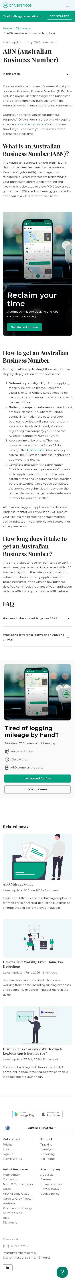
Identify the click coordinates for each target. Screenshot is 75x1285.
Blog (6, 1217)
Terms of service (51, 1184)
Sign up (8, 1154)
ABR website (35, 450)
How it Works (12, 1158)
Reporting (47, 1154)
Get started (60, 16)
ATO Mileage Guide (18, 884)
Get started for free (24, 327)
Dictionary (23, 28)
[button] (37, 74)
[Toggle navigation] (67, 5)
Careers (46, 1179)
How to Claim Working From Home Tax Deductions (33, 964)
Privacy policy (49, 1189)
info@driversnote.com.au (20, 1253)
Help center (11, 1174)
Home (7, 28)
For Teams (47, 1158)
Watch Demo (37, 789)
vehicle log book (31, 124)
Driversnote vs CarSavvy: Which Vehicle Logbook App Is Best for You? (33, 1051)
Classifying (47, 1149)
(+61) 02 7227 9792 (15, 1246)
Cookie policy (49, 1193)
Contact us (10, 1179)
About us (46, 1174)
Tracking (46, 1144)
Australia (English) (41, 1128)
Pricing (8, 1144)
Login (7, 1149)
